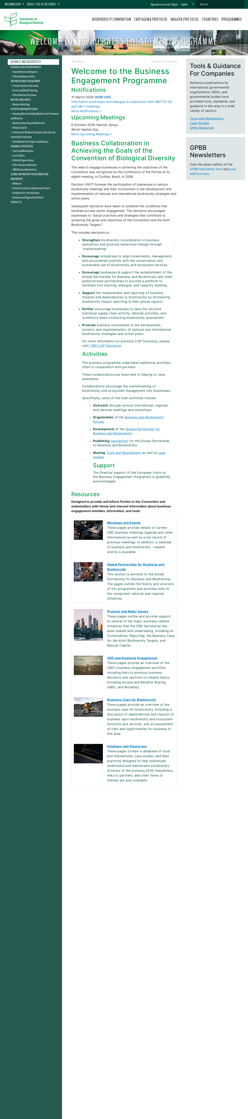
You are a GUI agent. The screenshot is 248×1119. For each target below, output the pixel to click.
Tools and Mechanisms (23, 151)
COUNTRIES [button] (210, 19)
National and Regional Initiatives (28, 197)
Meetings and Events (21, 99)
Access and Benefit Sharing (25, 90)
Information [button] (13, 4)
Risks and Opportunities (24, 76)
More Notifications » (86, 111)
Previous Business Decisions (26, 85)
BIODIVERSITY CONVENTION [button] (111, 19)
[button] (187, 4)
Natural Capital (20, 127)
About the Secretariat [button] (42, 4)
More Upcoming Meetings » (91, 134)
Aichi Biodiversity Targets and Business (30, 141)
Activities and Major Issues (24, 109)
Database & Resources (22, 146)
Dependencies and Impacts (25, 71)
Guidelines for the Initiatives (26, 193)
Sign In (175, 4)
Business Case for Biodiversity (26, 67)
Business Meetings (21, 104)
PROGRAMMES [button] (231, 19)
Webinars (17, 183)
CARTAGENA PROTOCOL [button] (151, 19)
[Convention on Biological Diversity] (24, 19)
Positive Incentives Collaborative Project (31, 188)
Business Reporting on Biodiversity (29, 123)
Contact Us (16, 202)
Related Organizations (23, 160)
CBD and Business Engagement (25, 81)
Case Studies (19, 155)
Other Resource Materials (25, 165)
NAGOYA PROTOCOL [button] (185, 19)
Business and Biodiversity (26, 61)
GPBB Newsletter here (206, 169)
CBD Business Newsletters (25, 169)
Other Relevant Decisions (24, 95)
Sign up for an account (161, 4)
